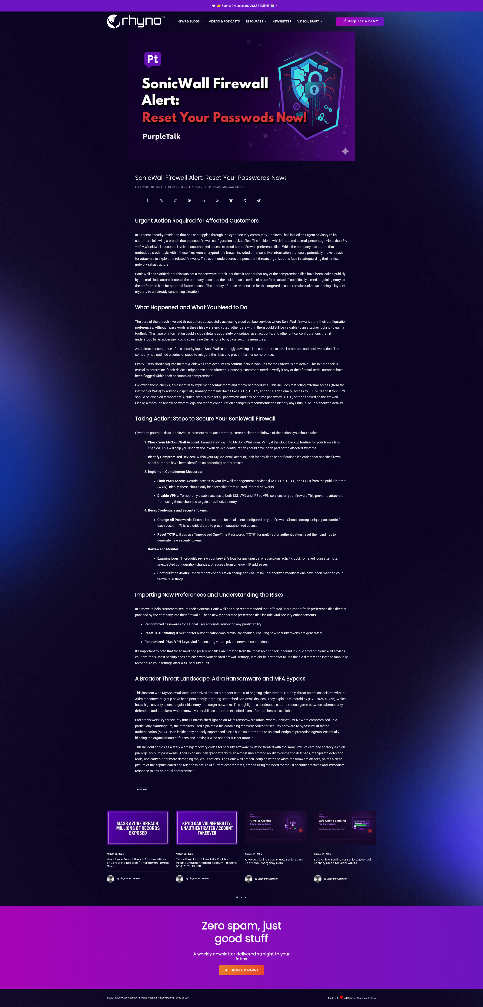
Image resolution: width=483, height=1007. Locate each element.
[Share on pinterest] (189, 200)
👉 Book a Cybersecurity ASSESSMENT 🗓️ (245, 6)
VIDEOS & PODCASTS (224, 21)
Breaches (142, 789)
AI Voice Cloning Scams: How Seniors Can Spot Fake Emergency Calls (205, 861)
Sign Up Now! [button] (244, 970)
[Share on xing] (245, 200)
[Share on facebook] (147, 200)
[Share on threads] (175, 200)
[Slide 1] (237, 897)
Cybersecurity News (187, 187)
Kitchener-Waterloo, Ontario (361, 998)
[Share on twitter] (161, 200)
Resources (254, 21)
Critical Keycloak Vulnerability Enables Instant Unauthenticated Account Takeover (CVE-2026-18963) (137, 862)
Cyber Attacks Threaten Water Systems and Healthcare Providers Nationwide (342, 861)
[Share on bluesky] (231, 200)
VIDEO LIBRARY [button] (308, 21)
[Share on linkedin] (203, 200)
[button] (138, 828)
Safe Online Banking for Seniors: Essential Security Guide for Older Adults (273, 861)
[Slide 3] (246, 897)
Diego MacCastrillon (229, 187)
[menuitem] (244, 6)
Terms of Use (181, 997)
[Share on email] (259, 200)
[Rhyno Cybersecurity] (136, 21)
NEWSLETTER (281, 21)
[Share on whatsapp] (217, 200)
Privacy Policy (165, 997)
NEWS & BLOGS (189, 21)
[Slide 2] (241, 897)
